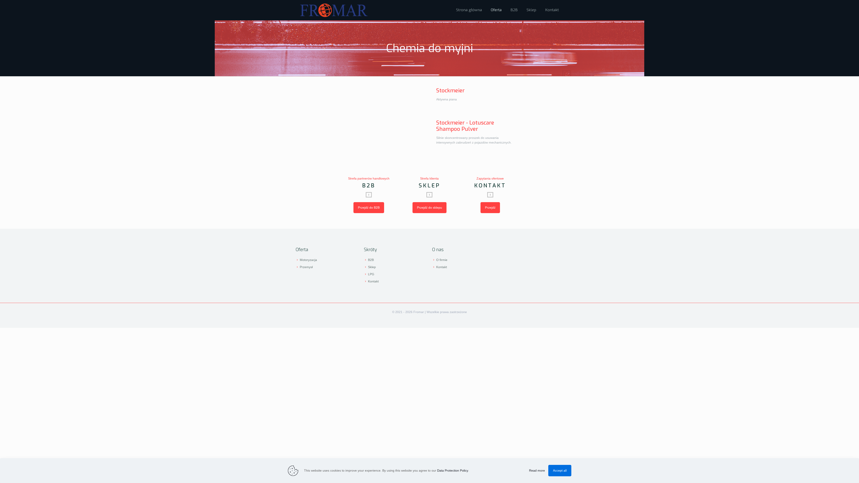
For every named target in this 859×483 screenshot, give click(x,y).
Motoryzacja (308, 260)
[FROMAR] (334, 10)
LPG (371, 274)
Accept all (560, 470)
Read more (537, 470)
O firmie (441, 260)
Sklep (372, 267)
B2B (371, 260)
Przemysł (306, 267)
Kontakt (373, 281)
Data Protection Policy (452, 470)
